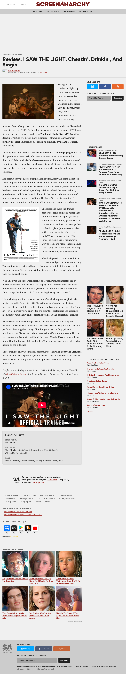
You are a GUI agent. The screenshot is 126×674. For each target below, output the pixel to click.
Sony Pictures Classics (16, 373)
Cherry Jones (11, 501)
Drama (38, 501)
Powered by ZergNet (75, 621)
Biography (26, 501)
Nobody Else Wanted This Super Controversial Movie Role (67, 615)
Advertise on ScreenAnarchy (104, 666)
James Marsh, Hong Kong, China (100, 387)
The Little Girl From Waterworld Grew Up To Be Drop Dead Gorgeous (68, 581)
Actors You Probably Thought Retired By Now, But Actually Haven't (114, 311)
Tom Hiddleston (65, 495)
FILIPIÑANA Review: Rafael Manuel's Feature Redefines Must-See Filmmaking (110, 170)
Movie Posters (53, 11)
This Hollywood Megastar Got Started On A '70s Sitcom (95, 310)
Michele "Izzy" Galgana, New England (102, 393)
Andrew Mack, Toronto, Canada (100, 369)
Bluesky (43, 73)
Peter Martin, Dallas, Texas (98, 363)
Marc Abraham (47, 495)
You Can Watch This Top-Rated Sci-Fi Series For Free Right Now (41, 581)
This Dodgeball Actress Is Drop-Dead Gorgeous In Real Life (14, 615)
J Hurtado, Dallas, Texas (97, 381)
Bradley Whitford (67, 498)
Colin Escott (10, 498)
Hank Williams (30, 495)
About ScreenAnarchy (26, 666)
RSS (63, 649)
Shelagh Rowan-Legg (96, 405)
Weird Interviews (86, 11)
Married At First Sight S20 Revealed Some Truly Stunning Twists (95, 343)
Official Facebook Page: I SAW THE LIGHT (23, 514)
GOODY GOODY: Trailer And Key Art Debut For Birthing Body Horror (109, 188)
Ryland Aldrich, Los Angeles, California (103, 399)
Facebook (45, 649)
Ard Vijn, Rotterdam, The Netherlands (103, 375)
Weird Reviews (69, 11)
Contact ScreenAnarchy (48, 666)
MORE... (90, 411)
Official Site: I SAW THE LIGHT (18, 511)
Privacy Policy (66, 666)
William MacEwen (47, 498)
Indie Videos (38, 11)
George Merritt (27, 498)
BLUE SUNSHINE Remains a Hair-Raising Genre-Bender (111, 155)
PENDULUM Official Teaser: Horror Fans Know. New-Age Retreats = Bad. (109, 235)
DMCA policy (38, 482)
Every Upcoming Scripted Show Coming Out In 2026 (114, 342)
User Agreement (82, 666)
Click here (52, 480)
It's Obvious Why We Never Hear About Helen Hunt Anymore (41, 615)
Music (47, 501)
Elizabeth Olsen (12, 495)
